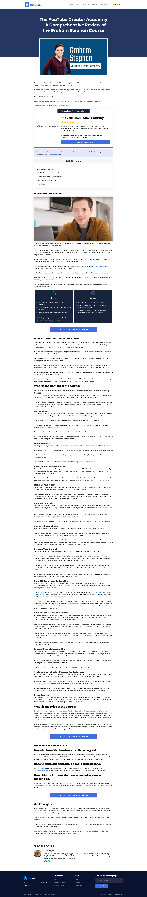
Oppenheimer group (44, 770)
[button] (73, 111)
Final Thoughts (42, 184)
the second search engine (51, 427)
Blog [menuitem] (78, 4)
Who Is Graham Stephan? (46, 169)
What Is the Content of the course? (49, 177)
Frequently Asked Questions (46, 180)
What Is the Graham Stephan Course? (50, 173)
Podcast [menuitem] (86, 4)
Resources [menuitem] (104, 4)
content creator (95, 266)
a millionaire (68, 783)
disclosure (53, 154)
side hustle (107, 352)
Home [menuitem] (72, 4)
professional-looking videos (81, 478)
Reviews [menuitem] (94, 4)
